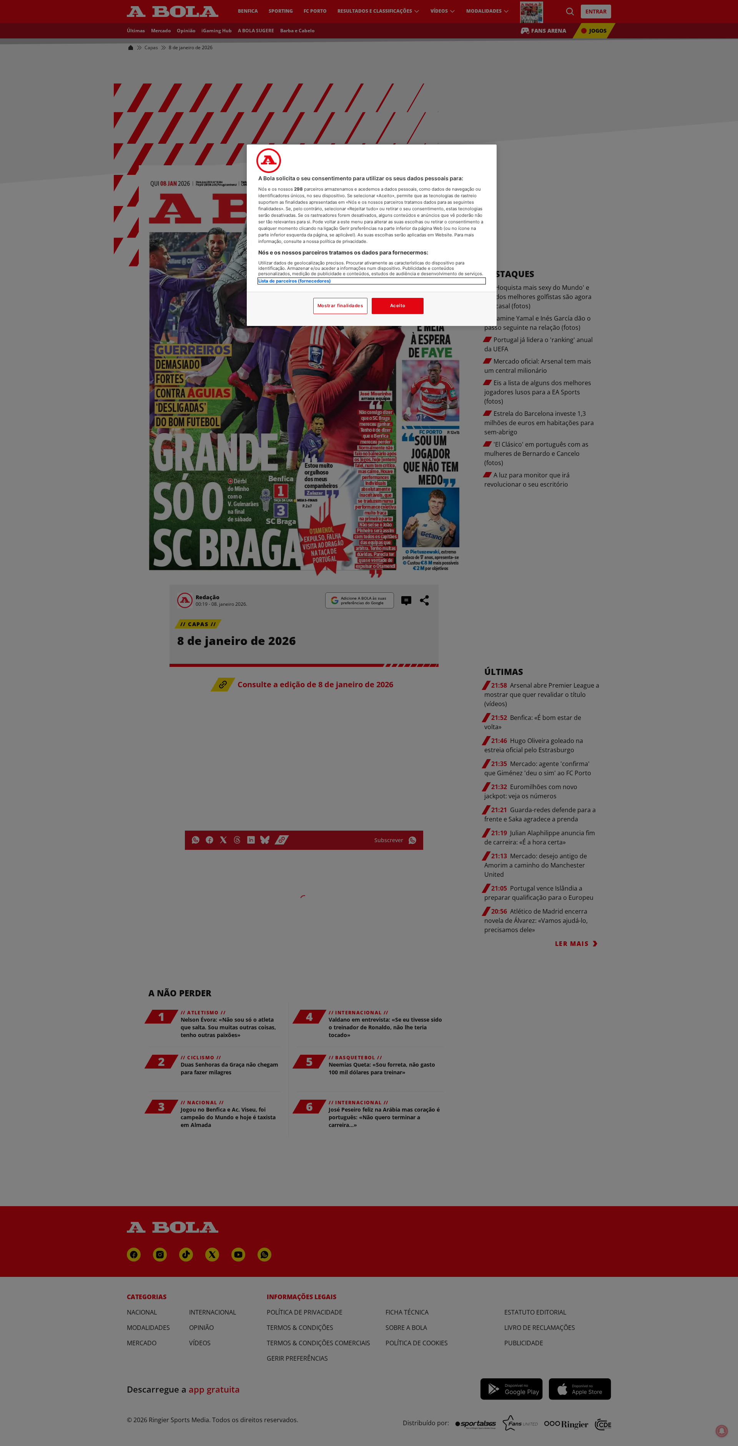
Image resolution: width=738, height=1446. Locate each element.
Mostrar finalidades (340, 305)
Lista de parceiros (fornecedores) (294, 281)
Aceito (397, 305)
